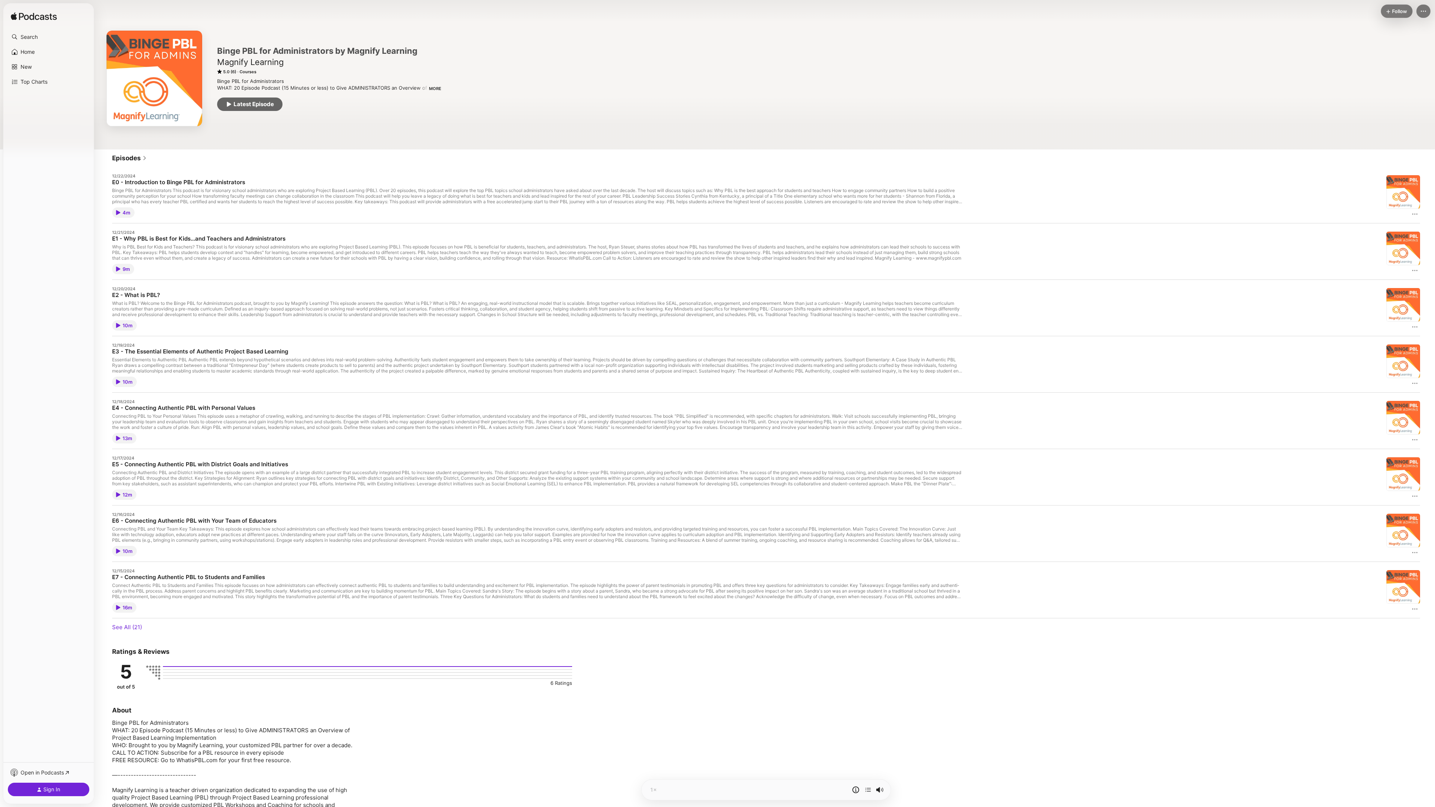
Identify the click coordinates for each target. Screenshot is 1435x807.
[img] (34, 17)
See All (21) (127, 627)
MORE (435, 88)
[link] (129, 158)
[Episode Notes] (855, 790)
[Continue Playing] (868, 790)
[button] (48, 37)
